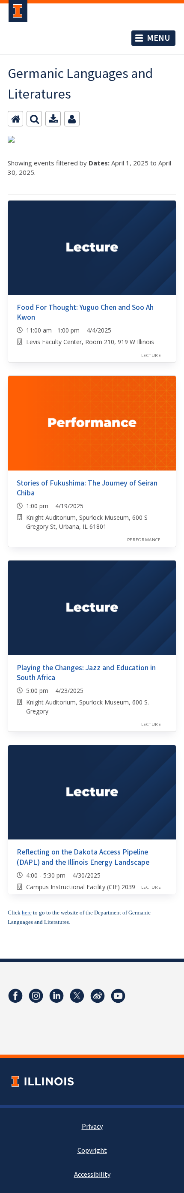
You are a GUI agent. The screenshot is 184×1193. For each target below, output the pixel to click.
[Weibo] (97, 995)
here (27, 912)
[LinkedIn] (56, 995)
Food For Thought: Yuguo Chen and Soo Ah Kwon (85, 312)
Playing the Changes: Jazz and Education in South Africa (86, 672)
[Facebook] (15, 995)
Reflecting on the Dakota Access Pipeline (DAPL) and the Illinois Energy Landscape (83, 857)
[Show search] (34, 118)
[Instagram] (36, 995)
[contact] (72, 118)
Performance (144, 540)
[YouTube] (118, 995)
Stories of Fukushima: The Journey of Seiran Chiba (87, 488)
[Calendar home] (15, 118)
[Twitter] (77, 995)
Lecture (151, 355)
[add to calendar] (53, 118)
